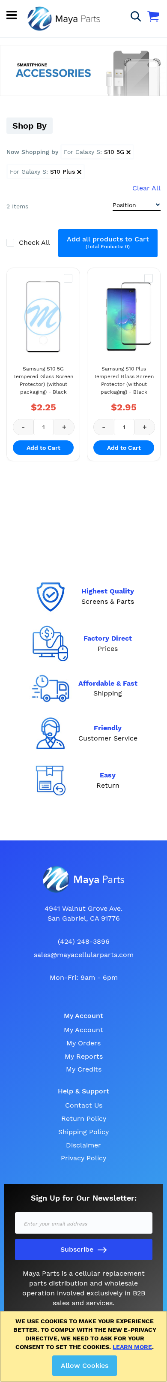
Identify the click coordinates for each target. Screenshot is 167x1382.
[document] (85, 1346)
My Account (83, 1030)
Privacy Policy (83, 1158)
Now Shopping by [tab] (32, 151)
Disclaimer (83, 1145)
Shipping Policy (83, 1132)
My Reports (84, 1056)
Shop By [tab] (29, 125)
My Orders (83, 1043)
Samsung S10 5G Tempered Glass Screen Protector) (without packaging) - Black (43, 380)
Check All (35, 242)
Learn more (132, 1346)
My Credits (83, 1069)
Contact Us (83, 1105)
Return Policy (83, 1118)
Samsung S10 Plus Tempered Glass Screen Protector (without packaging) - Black (124, 380)
